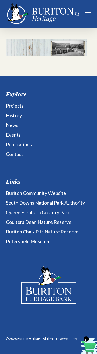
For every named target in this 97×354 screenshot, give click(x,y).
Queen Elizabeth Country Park (38, 212)
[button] (88, 14)
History (14, 115)
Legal (74, 339)
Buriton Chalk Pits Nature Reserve (42, 232)
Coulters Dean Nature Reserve (38, 222)
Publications (19, 144)
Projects (15, 106)
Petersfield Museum (27, 241)
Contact (14, 154)
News (12, 125)
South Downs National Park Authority (45, 203)
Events (13, 135)
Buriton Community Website (36, 193)
